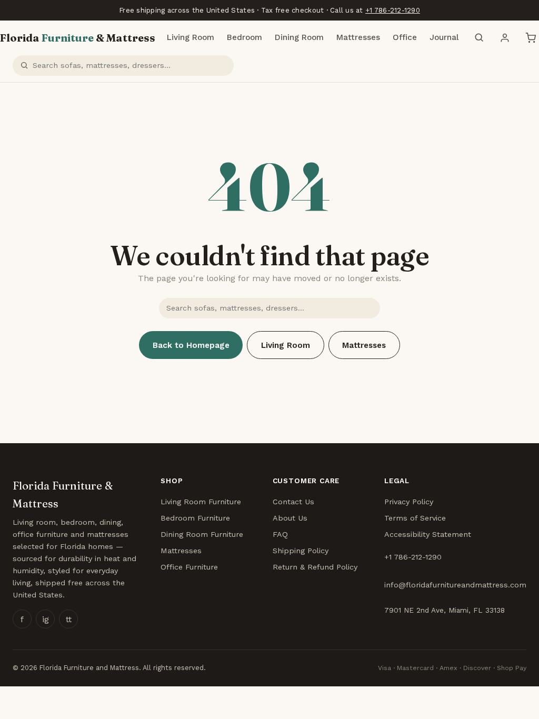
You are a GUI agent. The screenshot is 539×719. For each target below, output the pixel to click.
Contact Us (293, 501)
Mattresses (358, 37)
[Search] (479, 37)
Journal (444, 37)
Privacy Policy (408, 501)
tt (69, 619)
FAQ (280, 534)
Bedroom (244, 37)
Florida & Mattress (77, 37)
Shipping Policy (300, 550)
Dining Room (299, 37)
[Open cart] (530, 37)
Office (405, 37)
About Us (290, 518)
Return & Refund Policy (315, 567)
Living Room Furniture (201, 501)
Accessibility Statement (427, 534)
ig (45, 619)
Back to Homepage (191, 345)
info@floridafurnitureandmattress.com (455, 585)
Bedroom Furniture (195, 518)
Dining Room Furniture (202, 534)
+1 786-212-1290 (392, 10)
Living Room (190, 37)
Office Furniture (189, 567)
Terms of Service (415, 518)
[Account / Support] (504, 37)
